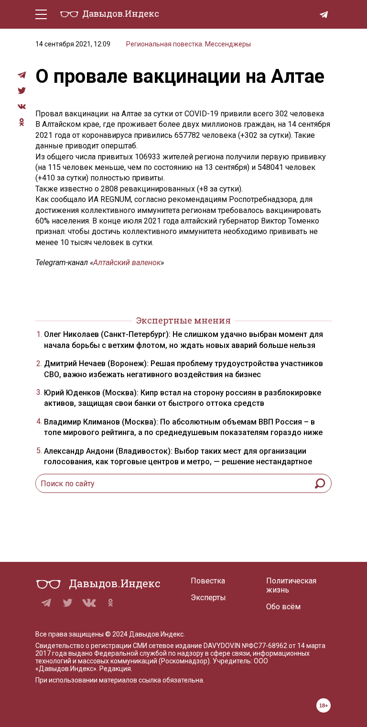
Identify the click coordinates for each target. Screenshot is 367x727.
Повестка (208, 580)
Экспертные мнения (183, 320)
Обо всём (283, 606)
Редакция (115, 668)
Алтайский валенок (127, 262)
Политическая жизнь (291, 585)
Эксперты (208, 597)
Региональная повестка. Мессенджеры (188, 44)
